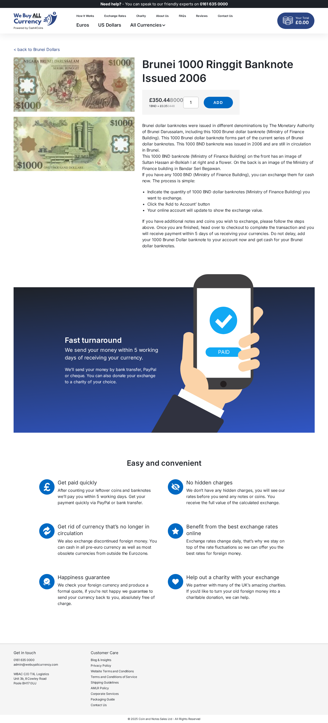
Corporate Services (105, 694)
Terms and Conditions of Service (114, 677)
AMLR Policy (100, 688)
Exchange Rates (115, 16)
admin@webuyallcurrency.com (36, 664)
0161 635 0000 (24, 660)
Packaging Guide (103, 699)
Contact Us (225, 16)
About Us (162, 16)
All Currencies (146, 25)
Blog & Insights (101, 660)
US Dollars (109, 25)
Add (218, 102)
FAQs (182, 16)
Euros (82, 25)
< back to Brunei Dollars (37, 49)
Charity (141, 16)
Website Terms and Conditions (112, 671)
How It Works (85, 16)
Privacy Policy (101, 665)
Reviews (201, 16)
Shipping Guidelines (105, 682)
